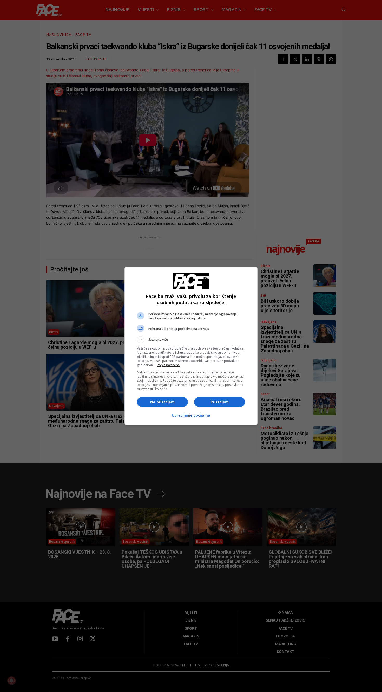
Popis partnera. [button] (168, 365)
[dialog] (191, 346)
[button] (191, 339)
